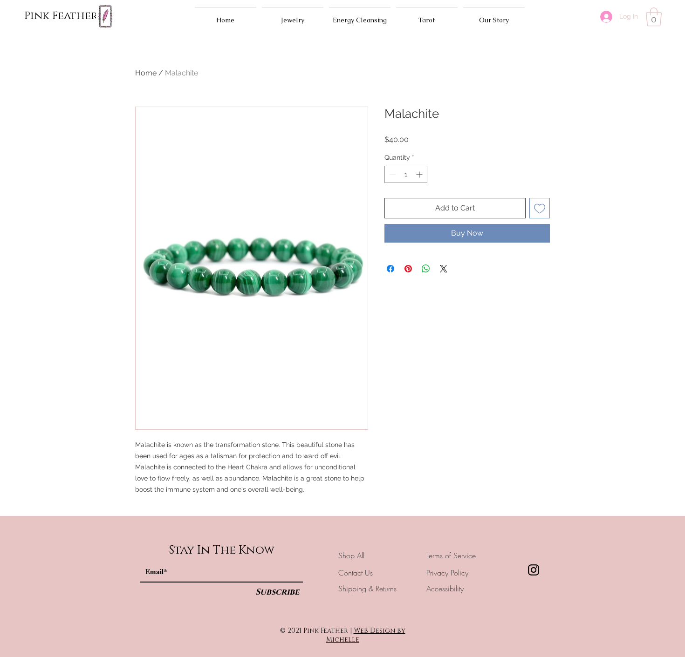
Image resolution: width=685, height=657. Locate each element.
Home (146, 72)
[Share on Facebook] (390, 268)
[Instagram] (533, 569)
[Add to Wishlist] (539, 208)
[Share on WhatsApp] (426, 268)
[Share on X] (443, 268)
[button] (654, 16)
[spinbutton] (405, 174)
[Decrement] (391, 174)
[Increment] (420, 174)
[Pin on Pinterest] (408, 268)
